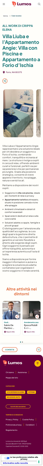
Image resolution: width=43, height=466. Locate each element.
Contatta (9, 350)
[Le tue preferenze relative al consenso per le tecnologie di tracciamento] (39, 462)
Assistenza (22, 372)
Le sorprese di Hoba (15, 392)
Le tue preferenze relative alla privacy (24, 458)
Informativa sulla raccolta (15, 463)
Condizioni (30, 425)
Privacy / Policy (12, 419)
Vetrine (5, 16)
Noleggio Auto (13, 397)
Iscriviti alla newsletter (18, 406)
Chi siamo (10, 372)
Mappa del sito (12, 377)
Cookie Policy (28, 419)
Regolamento (11, 430)
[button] (20, 342)
